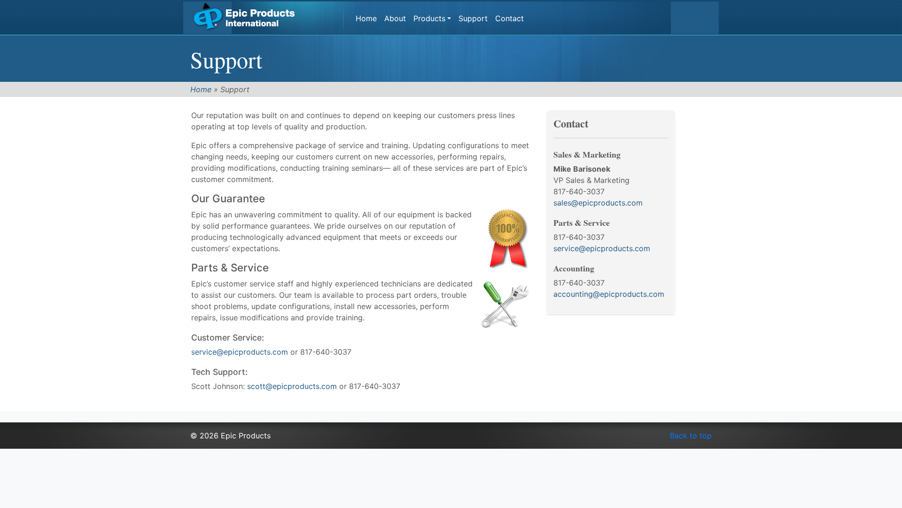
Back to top (691, 435)
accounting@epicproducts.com (608, 294)
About (395, 18)
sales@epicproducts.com (598, 202)
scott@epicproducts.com (292, 386)
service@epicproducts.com (239, 352)
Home (366, 18)
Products (429, 18)
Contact (509, 18)
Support (473, 18)
